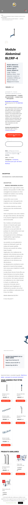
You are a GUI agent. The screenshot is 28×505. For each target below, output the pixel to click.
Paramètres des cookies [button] (11, 502)
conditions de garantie (10, 130)
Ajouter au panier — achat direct (14, 144)
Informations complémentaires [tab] (12, 177)
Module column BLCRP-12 (13, 362)
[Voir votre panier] (26, 11)
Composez (15, 159)
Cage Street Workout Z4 (12, 360)
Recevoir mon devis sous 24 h (14, 135)
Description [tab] (6, 173)
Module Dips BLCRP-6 (12, 365)
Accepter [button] (20, 502)
